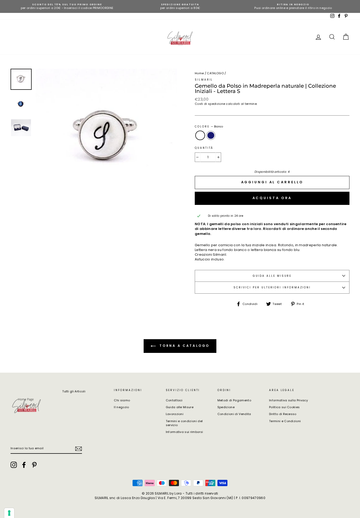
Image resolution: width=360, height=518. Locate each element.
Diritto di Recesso (282, 414)
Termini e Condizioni (285, 421)
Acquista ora (272, 197)
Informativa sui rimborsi (184, 432)
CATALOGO (215, 73)
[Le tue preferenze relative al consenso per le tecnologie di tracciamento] (9, 513)
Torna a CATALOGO (184, 346)
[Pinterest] (34, 465)
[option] (67, 6)
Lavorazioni (175, 414)
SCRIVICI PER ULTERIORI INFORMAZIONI (272, 287)
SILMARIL (204, 79)
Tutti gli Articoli (73, 391)
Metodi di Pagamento (234, 400)
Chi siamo (122, 400)
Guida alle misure (272, 276)
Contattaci (174, 400)
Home (199, 73)
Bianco (200, 135)
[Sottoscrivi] (78, 449)
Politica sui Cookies (284, 407)
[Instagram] (14, 465)
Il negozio (121, 407)
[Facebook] (24, 465)
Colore (209, 126)
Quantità (204, 148)
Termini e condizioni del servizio (184, 423)
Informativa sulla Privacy (288, 400)
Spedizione (226, 407)
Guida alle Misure (180, 407)
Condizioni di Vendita (234, 414)
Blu (211, 135)
